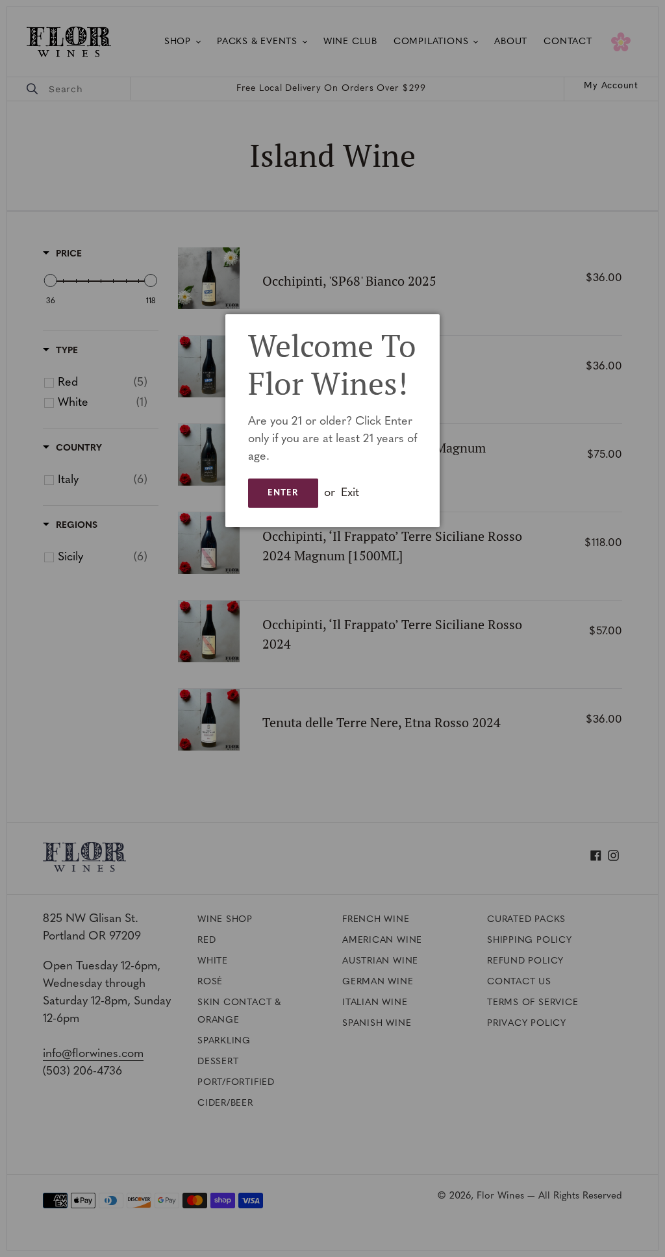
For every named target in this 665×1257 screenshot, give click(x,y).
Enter (283, 493)
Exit (350, 493)
